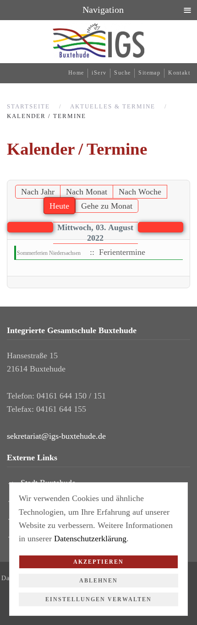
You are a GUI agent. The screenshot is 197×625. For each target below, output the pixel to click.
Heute (59, 205)
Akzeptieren (98, 562)
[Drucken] (184, 174)
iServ (99, 73)
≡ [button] (187, 9)
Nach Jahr (38, 191)
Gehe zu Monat (106, 205)
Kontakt (179, 73)
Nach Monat (86, 191)
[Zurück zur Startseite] (98, 41)
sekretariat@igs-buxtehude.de (56, 436)
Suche (122, 73)
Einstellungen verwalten (98, 599)
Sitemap (149, 73)
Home (76, 73)
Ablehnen (98, 580)
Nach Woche (140, 191)
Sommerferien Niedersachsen (49, 253)
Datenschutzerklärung (90, 538)
